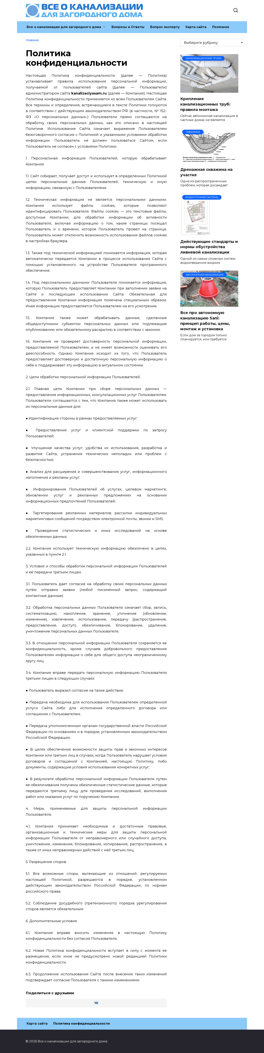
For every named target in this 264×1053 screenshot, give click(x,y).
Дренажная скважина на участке (206, 172)
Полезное (220, 27)
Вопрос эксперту (165, 27)
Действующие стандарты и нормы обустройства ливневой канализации (209, 247)
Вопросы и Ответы (128, 27)
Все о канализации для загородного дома (64, 27)
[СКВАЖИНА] (209, 161)
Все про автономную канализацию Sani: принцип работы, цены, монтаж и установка (205, 320)
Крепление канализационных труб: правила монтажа (205, 104)
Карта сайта (196, 27)
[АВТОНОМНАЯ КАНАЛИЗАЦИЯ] (209, 304)
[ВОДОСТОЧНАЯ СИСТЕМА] (195, 233)
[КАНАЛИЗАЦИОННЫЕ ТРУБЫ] (209, 90)
